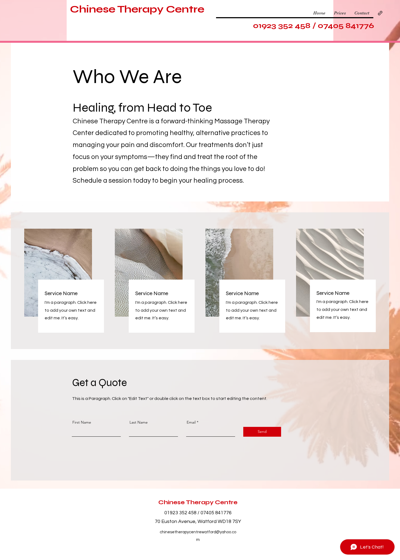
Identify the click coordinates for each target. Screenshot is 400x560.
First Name (81, 422)
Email (191, 422)
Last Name (139, 422)
